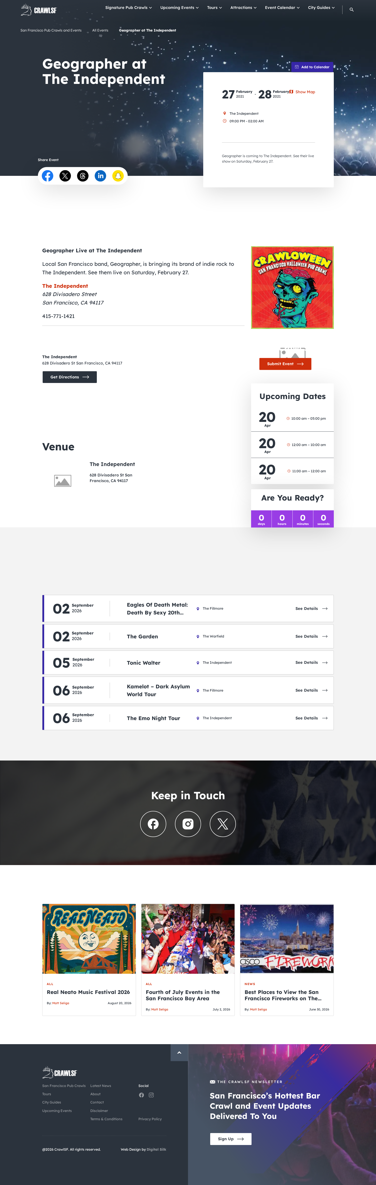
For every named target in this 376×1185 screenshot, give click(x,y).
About (95, 1094)
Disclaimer (99, 1110)
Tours (212, 7)
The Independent (65, 286)
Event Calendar (280, 7)
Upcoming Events (177, 7)
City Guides (319, 7)
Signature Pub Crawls (126, 7)
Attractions (241, 7)
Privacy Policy (150, 1119)
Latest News (100, 1085)
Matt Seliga (60, 1003)
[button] (352, 9)
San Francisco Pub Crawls (64, 1085)
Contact (97, 1102)
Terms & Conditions (106, 1119)
